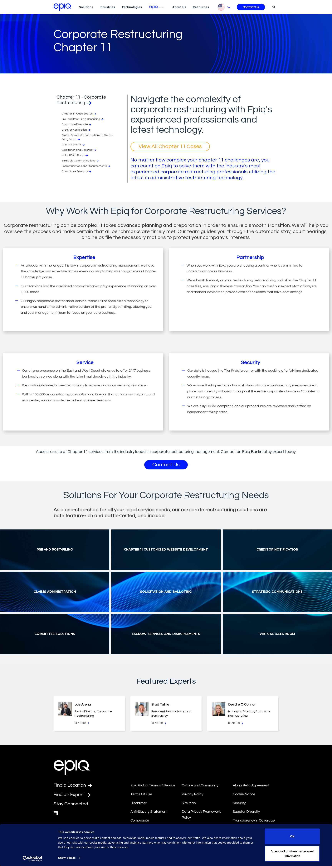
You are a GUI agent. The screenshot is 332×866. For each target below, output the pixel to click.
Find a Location (70, 785)
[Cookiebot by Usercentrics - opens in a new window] (32, 858)
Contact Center (71, 144)
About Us (179, 7)
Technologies (132, 7)
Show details (67, 857)
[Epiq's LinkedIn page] (56, 813)
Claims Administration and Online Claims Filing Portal (87, 137)
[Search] (273, 7)
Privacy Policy (192, 794)
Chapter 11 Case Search (77, 113)
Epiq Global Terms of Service (152, 785)
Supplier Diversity (246, 811)
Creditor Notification (74, 129)
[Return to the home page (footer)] (62, 7)
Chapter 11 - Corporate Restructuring (81, 100)
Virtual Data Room (73, 155)
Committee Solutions (75, 171)
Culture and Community (200, 785)
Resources (201, 7)
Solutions (86, 7)
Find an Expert (69, 794)
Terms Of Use (141, 794)
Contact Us (251, 7)
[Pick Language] (224, 7)
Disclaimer (138, 803)
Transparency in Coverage (254, 820)
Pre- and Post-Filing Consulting (81, 119)
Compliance (139, 820)
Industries (107, 7)
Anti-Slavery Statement (149, 811)
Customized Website (75, 124)
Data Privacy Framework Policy (201, 814)
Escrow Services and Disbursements (84, 166)
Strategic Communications (78, 160)
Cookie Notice (244, 794)
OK (292, 836)
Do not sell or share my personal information (292, 853)
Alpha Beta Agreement (251, 785)
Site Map (189, 803)
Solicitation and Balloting (77, 150)
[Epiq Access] (157, 7)
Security (239, 803)
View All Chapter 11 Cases (170, 146)
